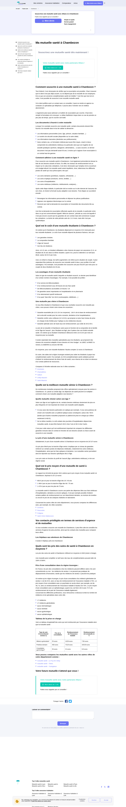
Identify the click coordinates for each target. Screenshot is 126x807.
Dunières (40, 507)
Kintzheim (40, 369)
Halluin (39, 375)
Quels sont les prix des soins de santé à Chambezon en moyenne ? (25, 67)
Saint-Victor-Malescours (45, 516)
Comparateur (66, 3)
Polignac (40, 513)
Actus (75, 3)
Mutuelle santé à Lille (70, 786)
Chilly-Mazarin (42, 377)
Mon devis (49, 21)
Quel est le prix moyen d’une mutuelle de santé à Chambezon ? (25, 55)
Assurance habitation (52, 3)
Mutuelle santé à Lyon (38, 784)
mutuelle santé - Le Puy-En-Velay (48, 661)
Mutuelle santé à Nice (38, 786)
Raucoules (41, 510)
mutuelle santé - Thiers (45, 663)
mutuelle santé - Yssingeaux (47, 666)
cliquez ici (81, 727)
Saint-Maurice (42, 380)
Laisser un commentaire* (41, 709)
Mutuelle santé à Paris (70, 784)
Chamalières (41, 372)
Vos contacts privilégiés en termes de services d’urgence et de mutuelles (25, 61)
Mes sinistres (38, 3)
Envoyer (63, 723)
